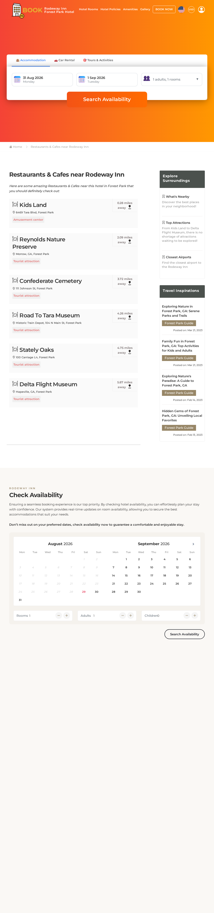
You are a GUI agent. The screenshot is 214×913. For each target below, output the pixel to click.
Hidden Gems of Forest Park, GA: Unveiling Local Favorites (182, 415)
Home (17, 147)
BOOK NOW (164, 9)
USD (191, 9)
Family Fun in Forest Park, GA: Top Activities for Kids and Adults (180, 345)
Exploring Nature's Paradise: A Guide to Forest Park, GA (178, 380)
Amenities (130, 9)
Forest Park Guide (179, 323)
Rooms (22, 616)
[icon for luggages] (181, 9)
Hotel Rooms (88, 9)
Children (151, 616)
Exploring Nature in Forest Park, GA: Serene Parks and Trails (181, 311)
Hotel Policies (111, 9)
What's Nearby (177, 197)
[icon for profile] (201, 9)
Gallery (145, 9)
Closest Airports (178, 257)
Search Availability (107, 99)
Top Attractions (177, 223)
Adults (86, 616)
